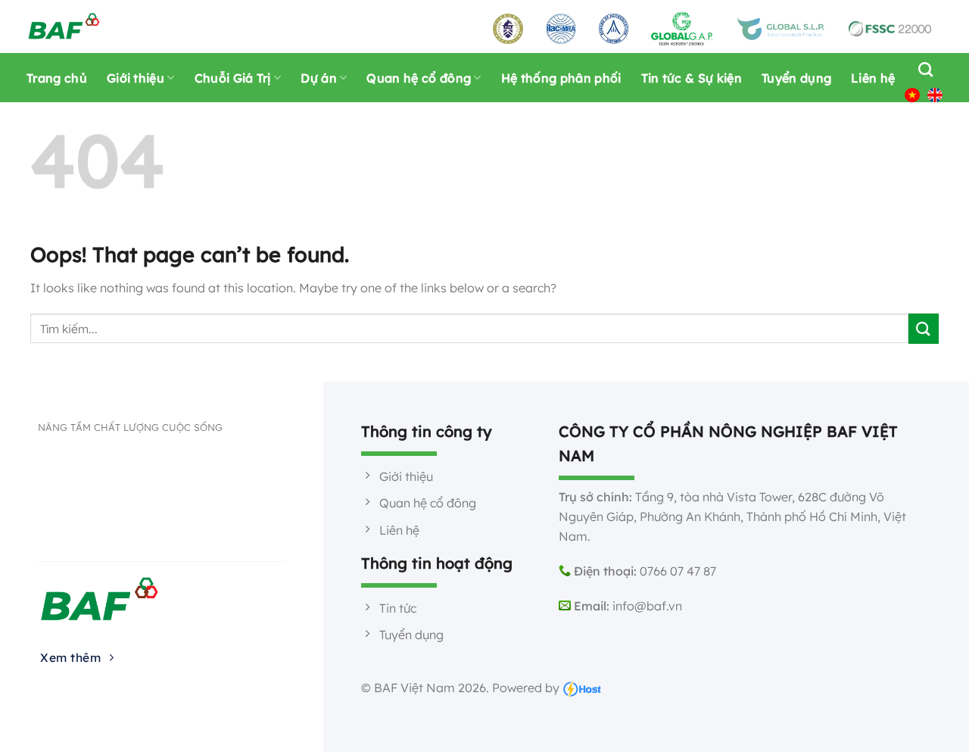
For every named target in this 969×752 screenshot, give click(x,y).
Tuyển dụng (796, 78)
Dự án (319, 78)
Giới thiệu (135, 78)
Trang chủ (56, 78)
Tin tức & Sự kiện (691, 78)
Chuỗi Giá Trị (233, 78)
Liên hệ (873, 78)
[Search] (922, 69)
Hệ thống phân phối (561, 78)
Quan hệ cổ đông (418, 78)
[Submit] (923, 328)
